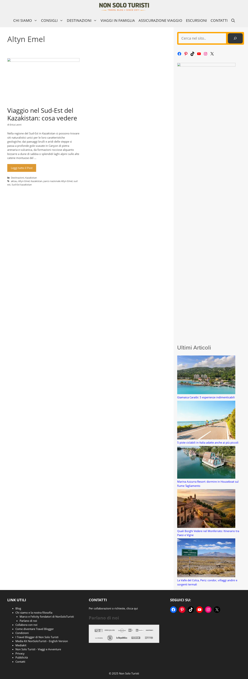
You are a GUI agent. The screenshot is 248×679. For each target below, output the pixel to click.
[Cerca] (235, 38)
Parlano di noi (28, 621)
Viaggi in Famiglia (118, 20)
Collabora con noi (26, 625)
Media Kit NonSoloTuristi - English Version (41, 641)
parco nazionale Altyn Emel (57, 181)
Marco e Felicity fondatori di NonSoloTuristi (47, 616)
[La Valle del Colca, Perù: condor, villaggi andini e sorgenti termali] (206, 558)
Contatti (219, 20)
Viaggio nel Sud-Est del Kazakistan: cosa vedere (42, 114)
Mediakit (20, 645)
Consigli (49, 20)
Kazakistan (31, 177)
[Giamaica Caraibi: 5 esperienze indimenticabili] (206, 375)
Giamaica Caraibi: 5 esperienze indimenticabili (206, 397)
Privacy (20, 653)
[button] (233, 20)
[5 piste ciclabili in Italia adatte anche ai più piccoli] (206, 420)
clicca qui (132, 608)
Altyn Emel (24, 181)
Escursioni (196, 20)
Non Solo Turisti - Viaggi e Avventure (38, 649)
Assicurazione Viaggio (160, 20)
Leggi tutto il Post (21, 168)
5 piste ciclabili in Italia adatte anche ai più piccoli (207, 442)
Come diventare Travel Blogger (34, 629)
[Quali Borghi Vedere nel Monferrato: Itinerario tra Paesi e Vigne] (206, 509)
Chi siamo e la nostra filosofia (33, 612)
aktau (14, 181)
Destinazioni (79, 20)
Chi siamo (22, 20)
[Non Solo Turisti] (124, 7)
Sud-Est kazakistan (22, 184)
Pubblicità (21, 657)
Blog (18, 608)
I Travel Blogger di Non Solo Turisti (36, 637)
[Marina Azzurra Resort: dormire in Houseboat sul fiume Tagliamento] (206, 463)
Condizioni (22, 633)
